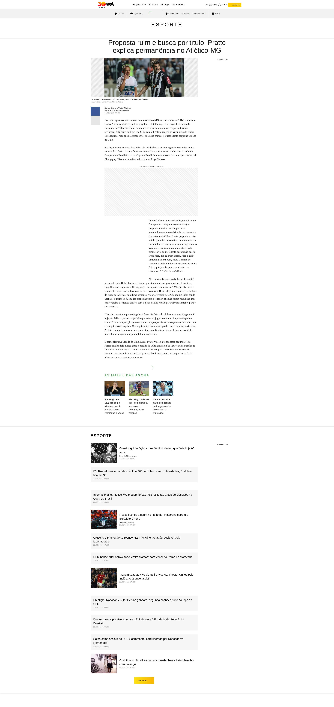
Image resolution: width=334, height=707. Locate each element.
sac (206, 5)
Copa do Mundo (198, 14)
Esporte (167, 24)
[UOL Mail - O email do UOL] (213, 5)
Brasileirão (185, 14)
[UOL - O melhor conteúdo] (106, 5)
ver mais (142, 681)
